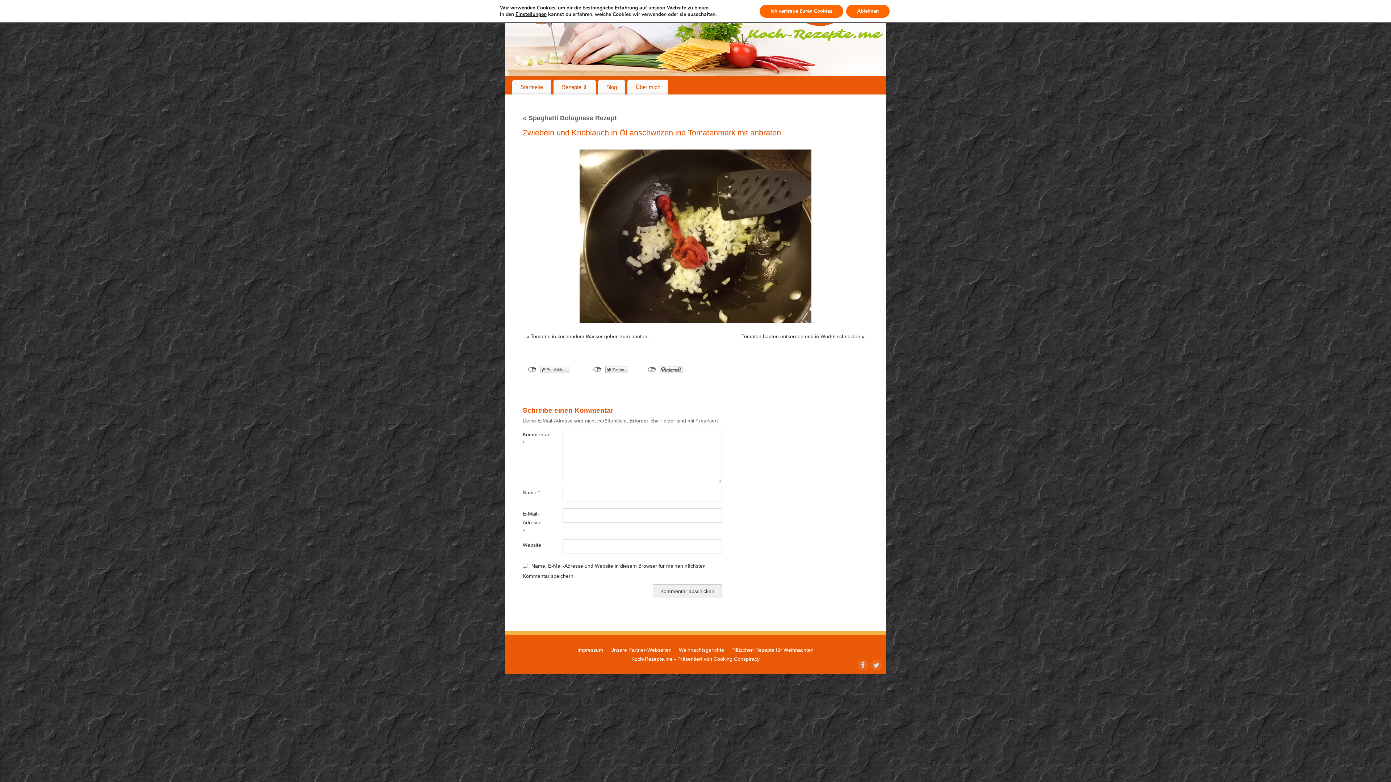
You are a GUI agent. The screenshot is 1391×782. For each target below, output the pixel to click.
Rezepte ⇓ (574, 87)
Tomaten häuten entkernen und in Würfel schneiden (801, 336)
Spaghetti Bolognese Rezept (570, 118)
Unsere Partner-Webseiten (641, 650)
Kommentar (533, 439)
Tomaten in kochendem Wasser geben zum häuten (589, 336)
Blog (611, 87)
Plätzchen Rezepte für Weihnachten (772, 650)
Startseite (532, 87)
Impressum (590, 650)
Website (532, 545)
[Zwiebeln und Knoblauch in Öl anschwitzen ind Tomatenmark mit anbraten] (695, 236)
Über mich (648, 87)
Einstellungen (531, 14)
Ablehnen (868, 11)
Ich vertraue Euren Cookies (801, 11)
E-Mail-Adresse (532, 522)
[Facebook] (862, 664)
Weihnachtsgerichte (701, 650)
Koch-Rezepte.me (652, 659)
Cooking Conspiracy (737, 659)
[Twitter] (875, 664)
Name (531, 492)
